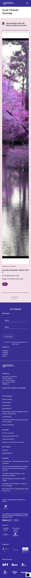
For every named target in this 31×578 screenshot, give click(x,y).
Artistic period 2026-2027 (10, 436)
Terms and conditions (18, 342)
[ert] (5, 565)
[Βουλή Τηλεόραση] (24, 572)
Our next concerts (8, 433)
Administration (7, 408)
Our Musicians (6, 402)
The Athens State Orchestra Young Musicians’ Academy (13, 474)
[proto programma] (15, 565)
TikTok (4, 356)
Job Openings (6, 416)
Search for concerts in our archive (13, 442)
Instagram (5, 350)
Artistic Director (7, 399)
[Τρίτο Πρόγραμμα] (5, 572)
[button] (27, 3)
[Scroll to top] (27, 575)
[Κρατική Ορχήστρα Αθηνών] (8, 3)
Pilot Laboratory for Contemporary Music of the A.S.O (15, 490)
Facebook (5, 352)
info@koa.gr (5, 384)
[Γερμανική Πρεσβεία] (5, 550)
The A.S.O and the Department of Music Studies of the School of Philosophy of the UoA (15, 468)
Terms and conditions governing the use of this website (15, 421)
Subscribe (8, 336)
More (5, 284)
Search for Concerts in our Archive (14, 388)
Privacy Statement (8, 425)
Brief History (6, 405)
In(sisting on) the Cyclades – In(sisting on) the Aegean (14, 484)
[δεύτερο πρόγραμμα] (24, 565)
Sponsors (5, 450)
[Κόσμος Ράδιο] (15, 572)
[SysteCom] (15, 534)
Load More (14, 297)
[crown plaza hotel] (5, 534)
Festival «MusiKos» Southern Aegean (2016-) (14, 479)
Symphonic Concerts (8, 266)
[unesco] (25, 550)
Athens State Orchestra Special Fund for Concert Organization (15, 412)
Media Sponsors (7, 453)
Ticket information (8, 439)
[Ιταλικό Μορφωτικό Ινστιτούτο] (15, 550)
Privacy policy (15, 344)
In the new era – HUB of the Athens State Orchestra (15, 462)
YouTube (5, 354)
